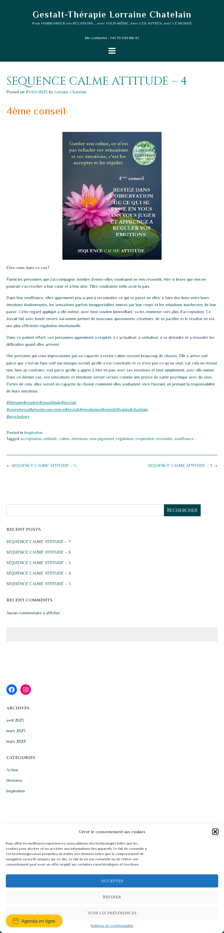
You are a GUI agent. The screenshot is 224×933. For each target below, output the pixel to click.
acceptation (30, 438)
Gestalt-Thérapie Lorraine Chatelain (112, 15)
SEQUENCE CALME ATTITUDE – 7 (38, 541)
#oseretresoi (17, 409)
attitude (50, 438)
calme (64, 438)
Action (12, 770)
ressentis (164, 438)
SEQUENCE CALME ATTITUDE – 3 (183, 465)
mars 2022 (16, 741)
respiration (145, 438)
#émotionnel (91, 409)
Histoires (14, 780)
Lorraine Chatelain (70, 92)
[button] (215, 832)
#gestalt (68, 402)
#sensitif (109, 409)
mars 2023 (16, 730)
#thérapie (14, 402)
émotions (79, 438)
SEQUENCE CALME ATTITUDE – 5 (41, 465)
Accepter (112, 881)
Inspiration (33, 432)
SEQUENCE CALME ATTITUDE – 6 (38, 552)
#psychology (17, 416)
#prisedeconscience (47, 409)
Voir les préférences (112, 913)
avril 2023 (15, 720)
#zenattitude (50, 402)
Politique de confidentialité (112, 926)
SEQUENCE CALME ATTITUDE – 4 (38, 573)
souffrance (184, 438)
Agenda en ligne (38, 921)
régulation (125, 438)
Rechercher (182, 510)
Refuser (112, 897)
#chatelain (139, 409)
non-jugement (102, 438)
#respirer (31, 402)
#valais (123, 409)
